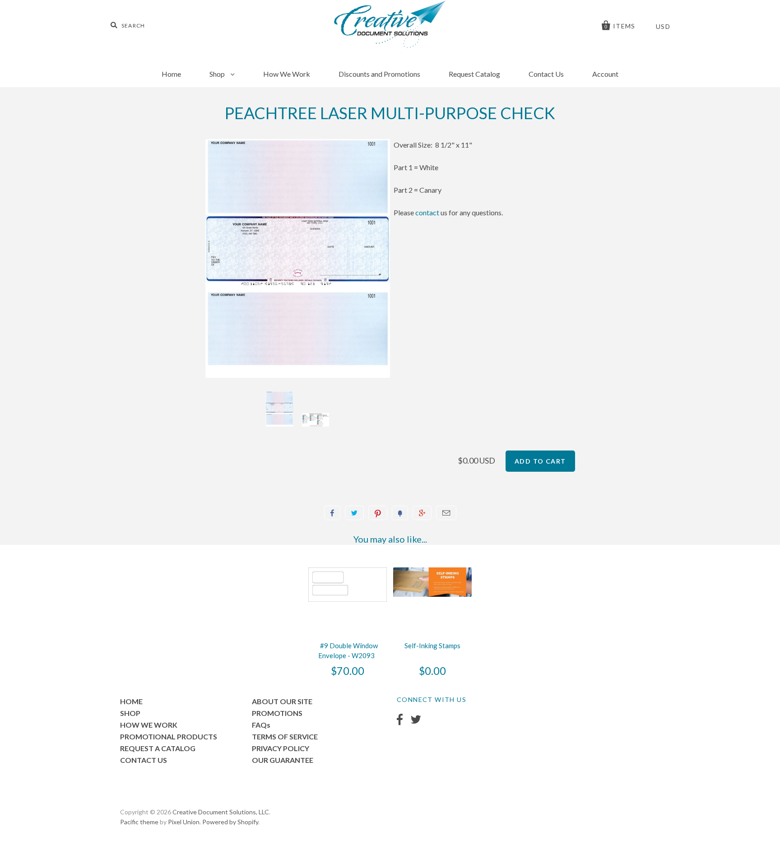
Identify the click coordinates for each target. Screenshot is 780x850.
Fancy (400, 513)
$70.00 (347, 670)
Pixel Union (184, 822)
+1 (422, 513)
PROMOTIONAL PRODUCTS (168, 736)
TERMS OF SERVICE (285, 736)
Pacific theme (139, 822)
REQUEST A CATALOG (157, 748)
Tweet (354, 513)
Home (171, 74)
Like (332, 513)
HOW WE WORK (148, 724)
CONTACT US (143, 760)
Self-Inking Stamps (432, 645)
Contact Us (546, 74)
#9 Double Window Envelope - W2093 (348, 650)
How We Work (286, 74)
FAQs (261, 724)
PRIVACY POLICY (280, 748)
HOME (131, 701)
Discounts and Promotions (379, 74)
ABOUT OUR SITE (282, 701)
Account (605, 74)
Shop (217, 74)
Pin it (377, 513)
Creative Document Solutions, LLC (220, 812)
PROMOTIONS (277, 713)
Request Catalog (474, 74)
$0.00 (432, 670)
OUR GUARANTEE (282, 760)
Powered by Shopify (230, 822)
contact (427, 212)
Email (446, 513)
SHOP (130, 713)
